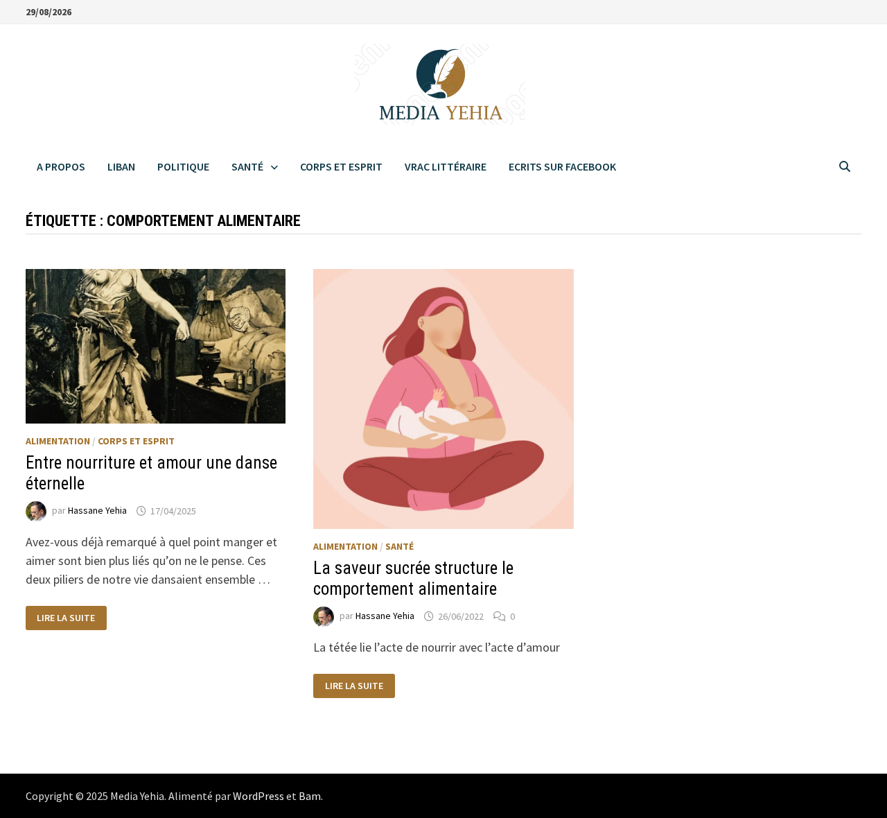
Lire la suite (65, 618)
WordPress (258, 796)
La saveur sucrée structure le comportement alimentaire (413, 578)
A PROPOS (61, 166)
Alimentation (58, 441)
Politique (183, 166)
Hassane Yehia (97, 511)
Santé (247, 166)
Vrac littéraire (445, 166)
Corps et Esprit (341, 166)
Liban (121, 166)
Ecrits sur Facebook (562, 166)
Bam (310, 796)
